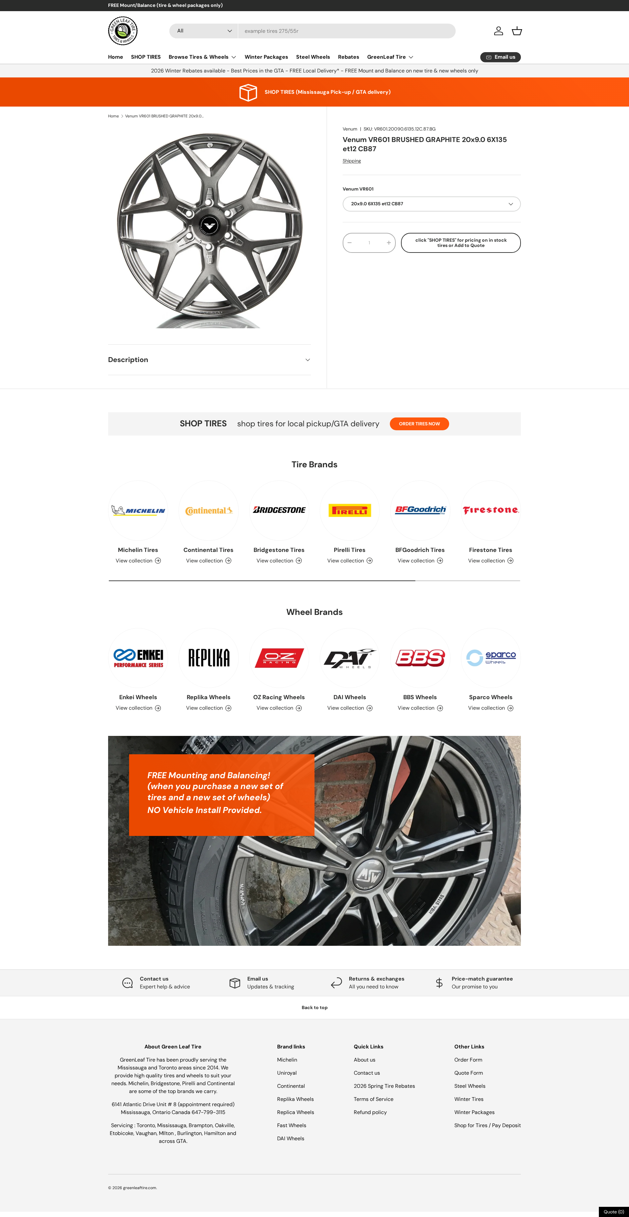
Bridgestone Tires (279, 550)
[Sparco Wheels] (491, 658)
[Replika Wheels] (208, 658)
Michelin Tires (138, 550)
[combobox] (312, 31)
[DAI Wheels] (349, 658)
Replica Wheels (295, 1112)
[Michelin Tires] (138, 510)
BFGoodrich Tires (420, 550)
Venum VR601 (358, 189)
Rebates (348, 56)
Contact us (367, 1072)
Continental (291, 1086)
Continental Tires (208, 550)
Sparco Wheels (491, 697)
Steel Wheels (313, 56)
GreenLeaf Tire (386, 56)
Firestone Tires (490, 550)
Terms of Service (373, 1099)
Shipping (352, 161)
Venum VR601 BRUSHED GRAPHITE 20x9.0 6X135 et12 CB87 (164, 116)
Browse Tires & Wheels (199, 56)
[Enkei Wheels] (138, 658)
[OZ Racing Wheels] (279, 658)
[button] (517, 31)
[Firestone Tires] (491, 510)
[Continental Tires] (208, 510)
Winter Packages (266, 56)
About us (364, 1059)
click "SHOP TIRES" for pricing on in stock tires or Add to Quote (461, 243)
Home (115, 56)
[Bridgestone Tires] (279, 510)
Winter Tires (469, 1099)
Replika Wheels (209, 697)
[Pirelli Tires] (349, 510)
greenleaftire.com (139, 1187)
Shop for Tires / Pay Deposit (487, 1125)
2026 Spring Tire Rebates (384, 1086)
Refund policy (370, 1112)
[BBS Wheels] (420, 658)
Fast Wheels (291, 1125)
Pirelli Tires (350, 550)
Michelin (287, 1059)
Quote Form (468, 1072)
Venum (350, 129)
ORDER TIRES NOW (419, 424)
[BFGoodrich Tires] (420, 510)
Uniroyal (287, 1072)
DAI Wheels (350, 697)
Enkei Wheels (138, 697)
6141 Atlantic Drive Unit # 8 (145, 1104)
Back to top (315, 1007)
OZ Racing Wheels (279, 697)
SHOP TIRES (146, 56)
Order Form (468, 1059)
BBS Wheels (420, 697)
